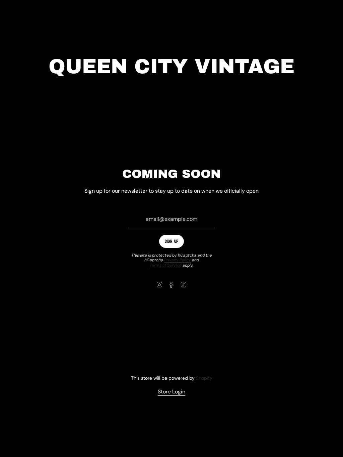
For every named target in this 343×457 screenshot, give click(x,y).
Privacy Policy (177, 260)
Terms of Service (166, 265)
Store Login (171, 391)
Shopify (204, 378)
